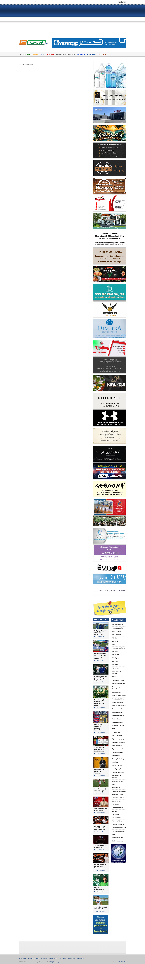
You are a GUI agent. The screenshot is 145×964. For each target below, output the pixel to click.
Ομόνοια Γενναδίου (117, 807)
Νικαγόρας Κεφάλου (118, 798)
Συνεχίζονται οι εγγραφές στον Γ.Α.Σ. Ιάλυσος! (99, 749)
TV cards (48, 2)
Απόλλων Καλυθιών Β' (119, 705)
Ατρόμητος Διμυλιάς (118, 725)
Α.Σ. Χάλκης (115, 668)
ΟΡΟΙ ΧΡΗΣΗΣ (30, 2)
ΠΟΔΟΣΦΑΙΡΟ (27, 54)
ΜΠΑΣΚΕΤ (36, 54)
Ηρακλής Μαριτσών (118, 772)
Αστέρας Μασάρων (117, 719)
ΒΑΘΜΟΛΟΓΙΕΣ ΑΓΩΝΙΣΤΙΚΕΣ (57, 958)
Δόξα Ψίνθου (116, 755)
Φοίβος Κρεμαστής (117, 841)
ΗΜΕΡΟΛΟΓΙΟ (81, 54)
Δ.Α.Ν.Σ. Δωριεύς (117, 735)
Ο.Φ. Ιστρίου (115, 804)
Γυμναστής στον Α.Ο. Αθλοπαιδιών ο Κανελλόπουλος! (101, 827)
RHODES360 (122, 962)
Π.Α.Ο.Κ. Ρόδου (116, 818)
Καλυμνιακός (116, 787)
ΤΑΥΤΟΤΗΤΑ (22, 2)
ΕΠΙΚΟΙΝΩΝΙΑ (40, 2)
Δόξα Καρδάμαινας (117, 752)
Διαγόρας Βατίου (117, 745)
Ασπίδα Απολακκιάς (118, 715)
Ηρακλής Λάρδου (117, 769)
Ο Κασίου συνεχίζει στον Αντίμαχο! (100, 790)
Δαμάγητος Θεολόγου (118, 742)
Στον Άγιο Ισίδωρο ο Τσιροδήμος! (100, 809)
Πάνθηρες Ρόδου (117, 821)
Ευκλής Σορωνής (117, 765)
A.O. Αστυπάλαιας (117, 624)
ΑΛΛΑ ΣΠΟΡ (50, 54)
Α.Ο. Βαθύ (115, 651)
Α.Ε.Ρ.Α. (114, 644)
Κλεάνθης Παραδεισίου (119, 791)
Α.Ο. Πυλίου (115, 654)
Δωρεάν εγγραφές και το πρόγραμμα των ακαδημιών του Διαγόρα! (100, 655)
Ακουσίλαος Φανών (118, 680)
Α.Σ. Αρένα (115, 661)
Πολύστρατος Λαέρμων (119, 827)
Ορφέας (114, 811)
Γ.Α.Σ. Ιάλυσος (116, 729)
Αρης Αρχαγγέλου (117, 712)
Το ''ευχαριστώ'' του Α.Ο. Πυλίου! (100, 846)
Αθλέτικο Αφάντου (117, 677)
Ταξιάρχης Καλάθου (117, 838)
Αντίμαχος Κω (116, 692)
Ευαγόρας (115, 762)
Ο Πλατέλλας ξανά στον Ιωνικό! (100, 908)
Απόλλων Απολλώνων (119, 695)
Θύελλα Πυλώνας (117, 781)
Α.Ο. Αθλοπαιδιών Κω (118, 648)
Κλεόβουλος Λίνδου (118, 794)
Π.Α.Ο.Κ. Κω (115, 814)
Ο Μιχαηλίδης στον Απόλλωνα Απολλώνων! (100, 632)
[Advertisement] (72, 21)
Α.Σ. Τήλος (115, 664)
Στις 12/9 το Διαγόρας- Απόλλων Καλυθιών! (98, 727)
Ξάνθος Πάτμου (116, 801)
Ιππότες (114, 784)
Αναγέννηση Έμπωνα (118, 683)
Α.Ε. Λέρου (115, 641)
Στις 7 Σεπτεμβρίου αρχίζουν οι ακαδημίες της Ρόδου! (100, 702)
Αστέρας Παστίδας (117, 722)
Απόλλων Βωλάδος (118, 699)
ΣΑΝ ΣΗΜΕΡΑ (102, 54)
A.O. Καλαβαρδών (117, 628)
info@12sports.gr (54, 962)
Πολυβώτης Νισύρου (118, 824)
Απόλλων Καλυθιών (118, 702)
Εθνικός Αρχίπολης (118, 759)
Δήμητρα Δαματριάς (118, 739)
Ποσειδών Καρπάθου (118, 831)
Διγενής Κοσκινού (117, 749)
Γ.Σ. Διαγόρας (116, 732)
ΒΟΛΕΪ (43, 54)
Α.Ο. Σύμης (115, 658)
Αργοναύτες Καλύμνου (119, 709)
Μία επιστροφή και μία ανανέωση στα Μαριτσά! (100, 677)
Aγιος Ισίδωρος (116, 631)
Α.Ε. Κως (114, 638)
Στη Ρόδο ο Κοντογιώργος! (99, 888)
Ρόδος (114, 834)
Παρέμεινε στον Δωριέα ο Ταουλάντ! (99, 771)
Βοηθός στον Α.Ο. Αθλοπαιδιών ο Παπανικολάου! (100, 866)
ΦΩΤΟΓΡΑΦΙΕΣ (91, 54)
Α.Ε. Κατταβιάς (116, 635)
